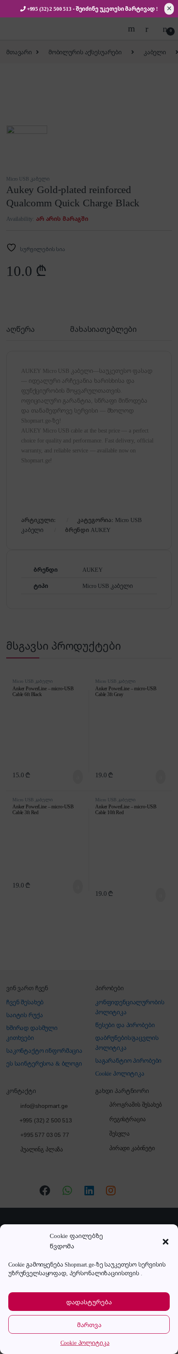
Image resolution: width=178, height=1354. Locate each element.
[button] (165, 1241)
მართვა (89, 1324)
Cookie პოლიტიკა (85, 1343)
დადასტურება (89, 1302)
